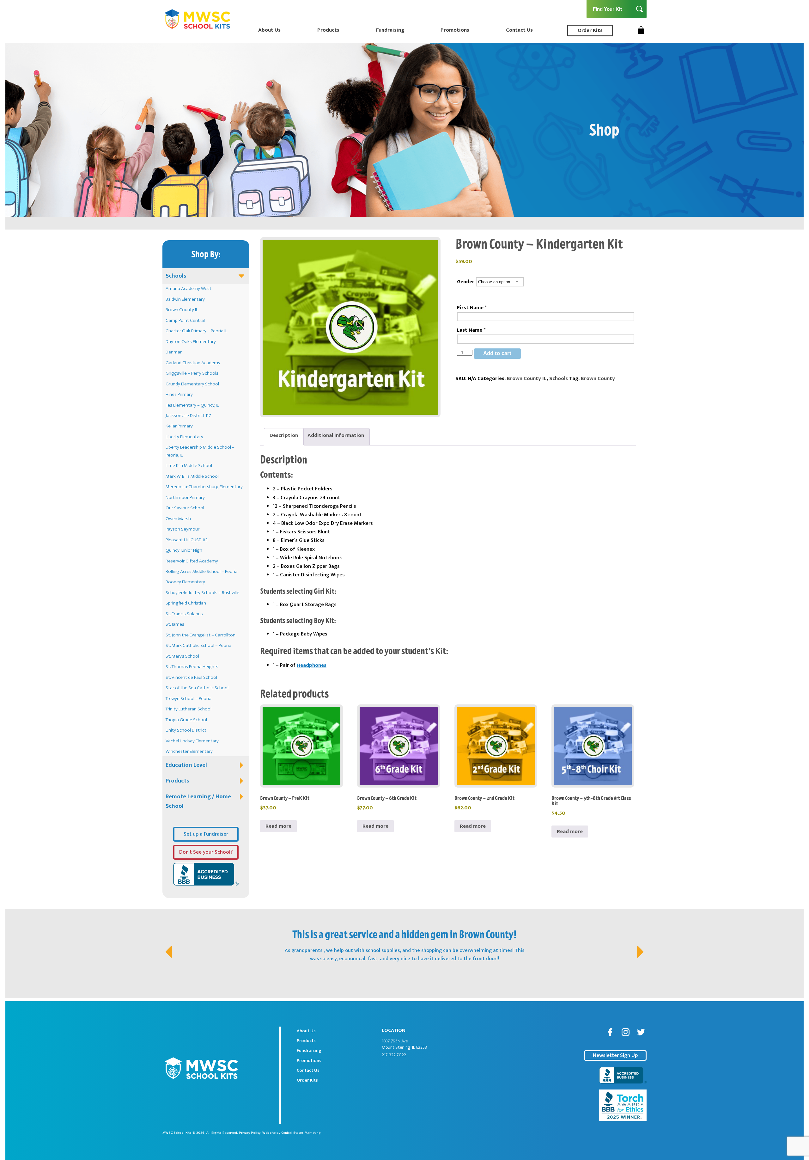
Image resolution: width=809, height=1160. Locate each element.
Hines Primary (179, 394)
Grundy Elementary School (192, 384)
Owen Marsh (178, 519)
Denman (174, 352)
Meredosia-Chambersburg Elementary (204, 487)
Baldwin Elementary (185, 299)
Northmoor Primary (185, 497)
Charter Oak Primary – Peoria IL (196, 331)
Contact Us (519, 30)
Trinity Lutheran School (188, 709)
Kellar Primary (179, 426)
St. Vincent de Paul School (191, 677)
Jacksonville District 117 (188, 416)
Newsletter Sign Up (615, 1055)
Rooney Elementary (185, 582)
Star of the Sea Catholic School (197, 688)
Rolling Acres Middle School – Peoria (202, 571)
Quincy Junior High (184, 550)
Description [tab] (284, 435)
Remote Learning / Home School (198, 801)
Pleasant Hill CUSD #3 (187, 540)
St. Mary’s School (182, 656)
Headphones (311, 665)
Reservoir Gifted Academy (192, 561)
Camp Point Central (185, 320)
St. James (175, 624)
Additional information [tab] (335, 435)
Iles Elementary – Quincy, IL (192, 405)
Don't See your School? (206, 852)
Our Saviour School (185, 508)
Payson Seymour (182, 529)
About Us (269, 30)
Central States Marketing (301, 1133)
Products (328, 30)
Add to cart (497, 353)
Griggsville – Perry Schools (192, 373)
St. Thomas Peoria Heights (192, 667)
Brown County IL (182, 310)
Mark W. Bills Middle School (192, 476)
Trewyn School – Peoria (188, 699)
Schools (176, 276)
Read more (278, 826)
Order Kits (590, 30)
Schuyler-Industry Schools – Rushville (202, 593)
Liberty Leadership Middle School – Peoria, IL (200, 451)
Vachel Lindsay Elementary (192, 741)
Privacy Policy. (250, 1133)
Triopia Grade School (186, 720)
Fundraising (390, 30)
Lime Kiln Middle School (189, 466)
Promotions (455, 30)
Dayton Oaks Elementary (191, 342)
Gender (465, 281)
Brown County (598, 378)
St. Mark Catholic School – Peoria (198, 645)
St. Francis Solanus (184, 614)
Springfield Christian (186, 603)
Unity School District (186, 730)
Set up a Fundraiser (206, 834)
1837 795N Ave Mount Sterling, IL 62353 (404, 1044)
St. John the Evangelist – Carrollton (200, 635)
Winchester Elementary (189, 751)
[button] (167, 945)
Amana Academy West (188, 288)
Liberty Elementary (184, 437)
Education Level (186, 765)
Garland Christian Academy (193, 363)
